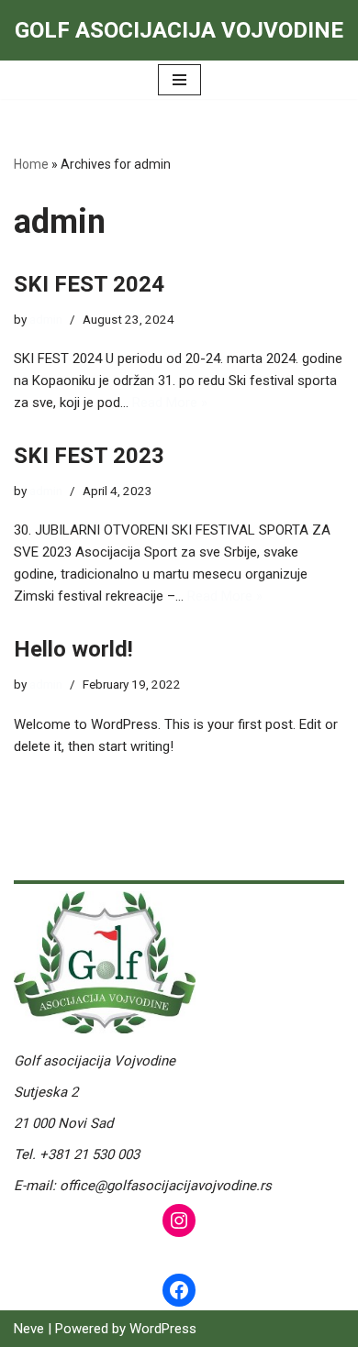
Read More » (169, 402)
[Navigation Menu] (179, 79)
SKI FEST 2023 (89, 456)
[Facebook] (179, 1290)
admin (45, 319)
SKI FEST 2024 (89, 284)
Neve (29, 1328)
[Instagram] (179, 1220)
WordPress (162, 1328)
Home (31, 164)
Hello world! (73, 649)
